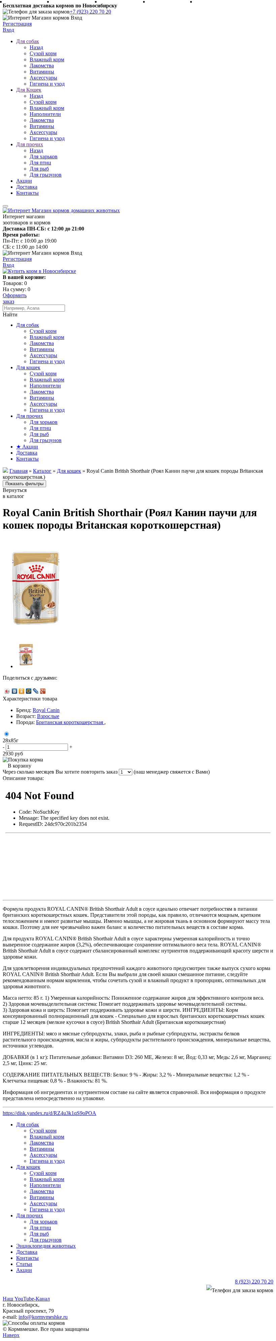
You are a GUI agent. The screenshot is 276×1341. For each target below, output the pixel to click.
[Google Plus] (42, 691)
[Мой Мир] (28, 691)
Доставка (26, 187)
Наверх (11, 1335)
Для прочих (29, 144)
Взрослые (48, 716)
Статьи (24, 1264)
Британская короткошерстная (70, 722)
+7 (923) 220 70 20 (90, 11)
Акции (24, 181)
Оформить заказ (15, 298)
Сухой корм (43, 53)
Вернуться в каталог (15, 493)
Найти (10, 314)
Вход (8, 30)
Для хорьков (44, 422)
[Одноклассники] (21, 691)
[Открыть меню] (5, 206)
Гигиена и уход (47, 84)
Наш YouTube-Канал (26, 1299)
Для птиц (40, 162)
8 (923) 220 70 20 (254, 1281)
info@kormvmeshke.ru (43, 1317)
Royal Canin (46, 710)
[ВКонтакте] (14, 691)
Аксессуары (43, 78)
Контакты (27, 193)
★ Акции (27, 446)
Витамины (42, 71)
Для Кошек (28, 90)
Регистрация (17, 24)
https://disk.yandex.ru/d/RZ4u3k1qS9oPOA (49, 1113)
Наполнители (45, 114)
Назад (36, 47)
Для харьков (44, 156)
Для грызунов (46, 175)
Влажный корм (47, 59)
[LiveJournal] (35, 691)
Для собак (27, 41)
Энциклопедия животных (46, 1246)
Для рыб (39, 168)
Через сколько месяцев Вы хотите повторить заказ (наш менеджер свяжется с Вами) (106, 772)
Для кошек (28, 367)
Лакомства (42, 65)
